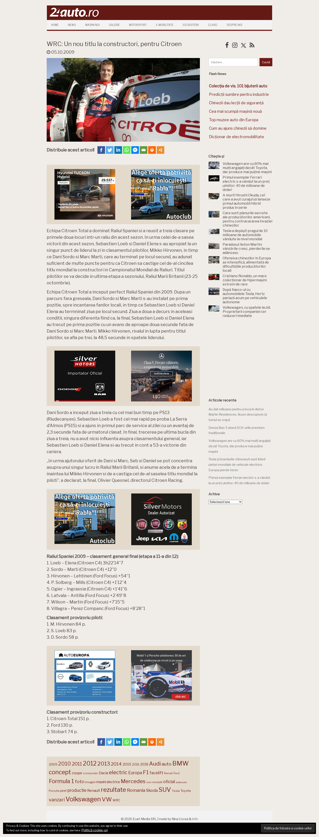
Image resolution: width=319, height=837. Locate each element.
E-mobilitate (164, 25)
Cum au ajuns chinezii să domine (237, 128)
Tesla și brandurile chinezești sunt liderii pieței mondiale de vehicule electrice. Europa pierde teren (237, 464)
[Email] (143, 150)
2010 (64, 764)
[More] (160, 150)
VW (107, 799)
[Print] (152, 150)
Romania (136, 790)
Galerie (114, 25)
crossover (90, 773)
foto (79, 781)
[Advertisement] (241, 358)
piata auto (181, 782)
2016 (135, 764)
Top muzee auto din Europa (233, 120)
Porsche (54, 790)
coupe (77, 773)
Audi (155, 763)
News (72, 25)
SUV (165, 789)
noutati (157, 782)
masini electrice (108, 782)
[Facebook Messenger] (135, 150)
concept (60, 772)
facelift (156, 773)
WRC (116, 800)
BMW (180, 763)
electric (118, 772)
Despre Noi (234, 25)
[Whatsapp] (126, 150)
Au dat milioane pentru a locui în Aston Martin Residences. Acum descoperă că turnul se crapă (238, 414)
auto (166, 764)
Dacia (103, 773)
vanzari (57, 799)
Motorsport (138, 25)
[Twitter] (109, 150)
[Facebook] (101, 150)
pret (63, 791)
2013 (103, 763)
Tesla (176, 790)
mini (148, 782)
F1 (146, 772)
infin (195, 819)
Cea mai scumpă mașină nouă (235, 111)
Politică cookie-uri (94, 830)
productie (76, 790)
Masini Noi (92, 25)
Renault (93, 790)
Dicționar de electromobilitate (236, 136)
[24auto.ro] (74, 18)
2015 (127, 764)
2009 (53, 764)
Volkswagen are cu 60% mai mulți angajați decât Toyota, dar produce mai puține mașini (240, 446)
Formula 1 (61, 781)
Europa (135, 772)
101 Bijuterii (191, 25)
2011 (77, 764)
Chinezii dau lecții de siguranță (236, 103)
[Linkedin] (118, 150)
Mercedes (133, 781)
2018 (144, 764)
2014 (116, 764)
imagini (90, 782)
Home (55, 25)
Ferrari (168, 773)
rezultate (113, 789)
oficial (169, 781)
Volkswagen (83, 799)
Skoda (152, 790)
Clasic (212, 25)
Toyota (186, 791)
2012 (90, 763)
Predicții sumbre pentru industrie (239, 94)
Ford (176, 773)
